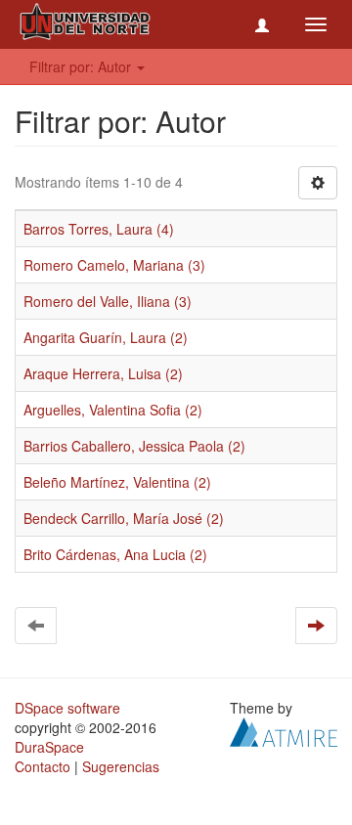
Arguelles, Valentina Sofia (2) (112, 409)
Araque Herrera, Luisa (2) (103, 373)
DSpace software (67, 707)
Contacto (42, 766)
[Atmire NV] (283, 730)
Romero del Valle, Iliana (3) (107, 301)
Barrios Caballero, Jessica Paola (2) (134, 446)
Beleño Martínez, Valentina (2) (117, 482)
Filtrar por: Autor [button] (82, 66)
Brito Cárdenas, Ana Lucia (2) (115, 554)
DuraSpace (49, 747)
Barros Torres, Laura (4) (98, 229)
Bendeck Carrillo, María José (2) (123, 518)
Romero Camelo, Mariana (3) (114, 265)
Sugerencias (120, 766)
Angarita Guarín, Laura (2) (105, 337)
